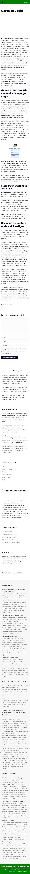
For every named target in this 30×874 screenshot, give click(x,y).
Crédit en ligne (8, 585)
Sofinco (4, 466)
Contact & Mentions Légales (18, 869)
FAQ (7, 218)
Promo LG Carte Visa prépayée (11, 542)
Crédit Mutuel (6, 477)
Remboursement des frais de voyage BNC (14, 801)
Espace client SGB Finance (9, 534)
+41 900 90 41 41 (11, 208)
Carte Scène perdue (7, 842)
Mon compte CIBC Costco (16, 573)
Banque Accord (6, 474)
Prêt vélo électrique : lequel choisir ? (12, 615)
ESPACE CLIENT (7, 304)
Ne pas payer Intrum (8, 531)
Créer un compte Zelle (8, 540)
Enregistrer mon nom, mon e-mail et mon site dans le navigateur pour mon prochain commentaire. (15, 351)
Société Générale (7, 469)
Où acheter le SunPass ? (9, 537)
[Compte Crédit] (2, 2)
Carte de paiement (9, 774)
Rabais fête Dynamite (8, 820)
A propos (7, 869)
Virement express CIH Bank (10, 636)
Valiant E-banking (11, 298)
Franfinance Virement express (10, 657)
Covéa (3, 480)
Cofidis (4, 472)
